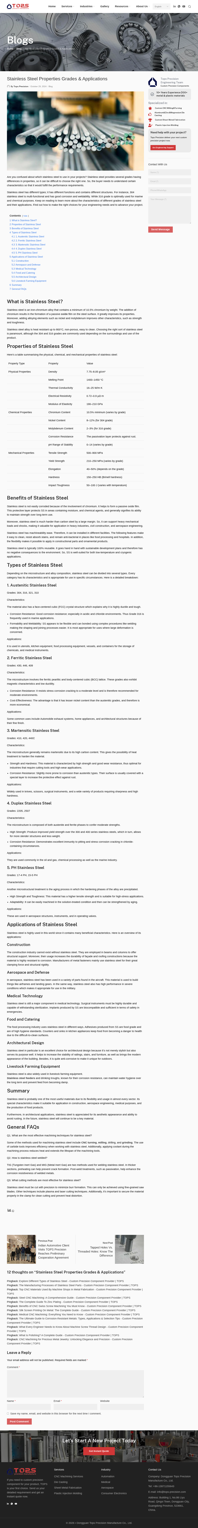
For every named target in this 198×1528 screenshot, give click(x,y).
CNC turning (89, 1142)
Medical (105, 1482)
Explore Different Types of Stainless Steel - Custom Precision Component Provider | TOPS (71, 1281)
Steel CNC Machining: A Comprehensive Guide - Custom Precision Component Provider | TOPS (74, 1297)
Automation (107, 1476)
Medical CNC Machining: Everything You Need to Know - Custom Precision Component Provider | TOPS (79, 1314)
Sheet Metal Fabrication (68, 1487)
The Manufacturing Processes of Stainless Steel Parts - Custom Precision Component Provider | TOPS (78, 1285)
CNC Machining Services (68, 1476)
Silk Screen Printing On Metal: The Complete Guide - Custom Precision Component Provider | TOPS (77, 1310)
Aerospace (107, 1487)
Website (105, 1401)
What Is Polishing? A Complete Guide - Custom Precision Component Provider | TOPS (69, 1335)
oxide (64, 314)
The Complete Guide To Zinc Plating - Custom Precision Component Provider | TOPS (68, 1301)
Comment (13, 1367)
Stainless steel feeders (21, 1078)
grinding (127, 1142)
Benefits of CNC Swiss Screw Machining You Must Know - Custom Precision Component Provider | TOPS (80, 1306)
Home (10, 48)
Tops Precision (21, 86)
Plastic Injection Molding (68, 1493)
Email (58, 1401)
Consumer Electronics (114, 1493)
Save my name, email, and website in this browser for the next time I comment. (55, 1413)
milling (102, 1142)
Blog (19, 48)
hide (25, 216)
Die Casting (61, 1482)
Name (11, 1401)
